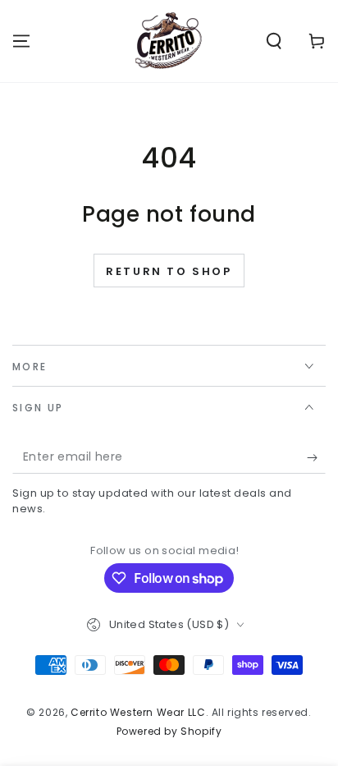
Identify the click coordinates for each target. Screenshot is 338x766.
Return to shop (168, 271)
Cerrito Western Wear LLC (138, 712)
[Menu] (21, 41)
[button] (274, 41)
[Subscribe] (316, 457)
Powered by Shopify (169, 731)
